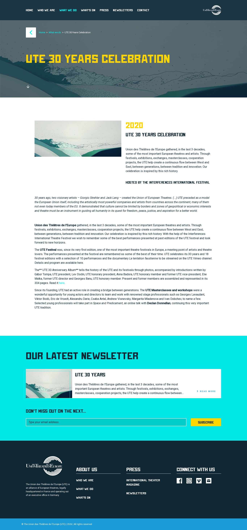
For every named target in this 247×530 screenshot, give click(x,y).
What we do (68, 10)
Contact (143, 10)
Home (29, 10)
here (62, 283)
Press (104, 10)
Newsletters (123, 10)
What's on (88, 10)
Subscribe (206, 422)
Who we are (46, 10)
